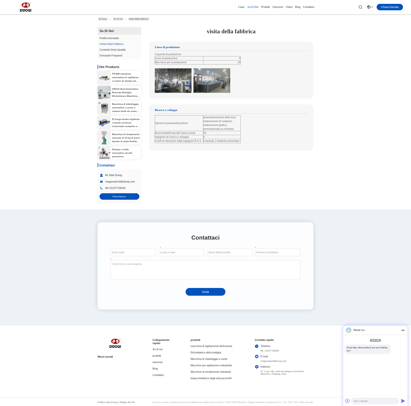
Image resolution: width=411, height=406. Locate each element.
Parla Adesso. (120, 196)
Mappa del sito (127, 402)
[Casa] (115, 347)
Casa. (241, 7)
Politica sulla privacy (108, 402)
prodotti (265, 7)
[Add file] (347, 400)
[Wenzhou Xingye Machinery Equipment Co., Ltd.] (25, 7)
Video (289, 7)
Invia (205, 292)
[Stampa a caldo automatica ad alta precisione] (104, 153)
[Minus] (403, 330)
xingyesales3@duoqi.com (120, 181)
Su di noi (252, 7)
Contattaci (309, 7)
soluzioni (277, 7)
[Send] (403, 400)
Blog (297, 7)
